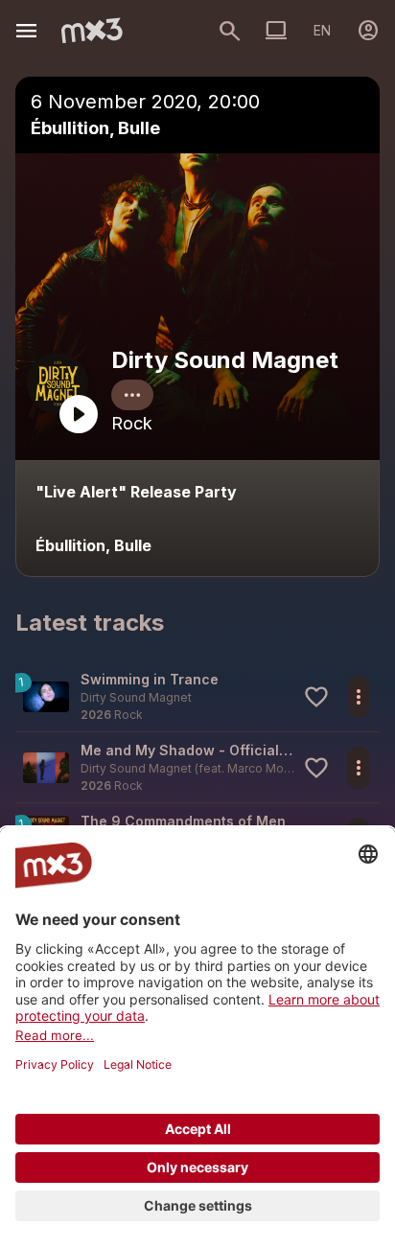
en (322, 30)
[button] (197, 696)
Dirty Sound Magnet (224, 360)
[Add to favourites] (316, 697)
